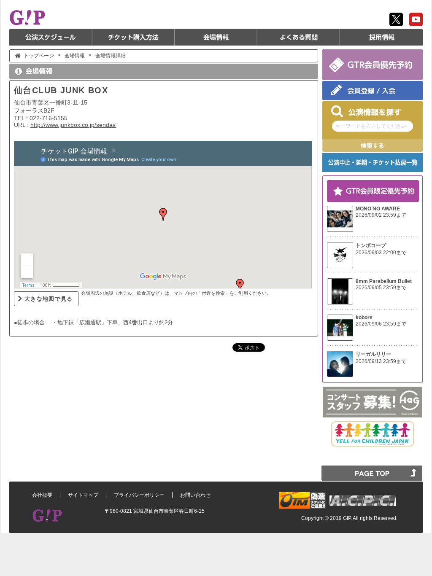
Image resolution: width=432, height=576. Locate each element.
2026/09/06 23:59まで (381, 324)
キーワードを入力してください (370, 126)
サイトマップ (83, 495)
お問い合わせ (195, 495)
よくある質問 (298, 37)
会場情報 (216, 37)
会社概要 (42, 495)
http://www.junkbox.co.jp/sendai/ (73, 124)
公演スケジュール (50, 37)
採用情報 (381, 37)
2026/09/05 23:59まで (381, 288)
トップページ (39, 56)
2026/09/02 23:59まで (381, 215)
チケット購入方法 (133, 37)
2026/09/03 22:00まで (381, 253)
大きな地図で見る (48, 299)
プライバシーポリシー (139, 495)
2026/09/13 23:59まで (381, 361)
